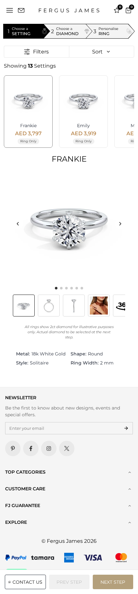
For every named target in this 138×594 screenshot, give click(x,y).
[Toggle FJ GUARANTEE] (129, 506)
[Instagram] (48, 448)
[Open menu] (9, 10)
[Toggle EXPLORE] (129, 522)
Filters (41, 52)
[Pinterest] (13, 448)
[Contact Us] (21, 10)
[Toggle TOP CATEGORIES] (129, 472)
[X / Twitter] (66, 448)
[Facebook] (31, 448)
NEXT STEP (112, 582)
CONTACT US (27, 582)
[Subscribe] (126, 428)
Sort (97, 52)
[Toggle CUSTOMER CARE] (129, 489)
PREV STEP (69, 582)
